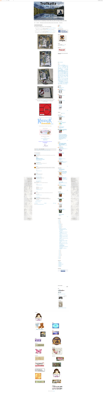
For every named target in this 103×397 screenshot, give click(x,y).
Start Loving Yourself (61, 239)
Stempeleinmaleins (61, 147)
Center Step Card (60, 67)
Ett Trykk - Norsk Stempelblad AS (62, 134)
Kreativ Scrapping (61, 116)
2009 (59, 258)
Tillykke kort (63, 95)
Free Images (63, 75)
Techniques (61, 81)
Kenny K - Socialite (44, 99)
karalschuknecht (38, 162)
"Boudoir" (63, 153)
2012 (59, 223)
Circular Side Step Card (64, 68)
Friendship (67, 75)
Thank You (64, 81)
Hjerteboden (60, 263)
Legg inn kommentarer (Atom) (40, 204)
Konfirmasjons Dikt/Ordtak (60, 78)
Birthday (63, 65)
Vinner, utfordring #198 (61, 127)
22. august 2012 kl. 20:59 (39, 189)
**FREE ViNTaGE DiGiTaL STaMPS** (63, 171)
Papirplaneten (60, 265)
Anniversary (59, 65)
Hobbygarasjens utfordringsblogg (62, 129)
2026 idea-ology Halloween (61, 87)
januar (60, 255)
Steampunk (59, 80)
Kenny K (59, 77)
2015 (59, 220)
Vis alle (67, 110)
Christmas (59, 68)
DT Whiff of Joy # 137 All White (62, 228)
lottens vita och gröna (61, 198)
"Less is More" (60, 121)
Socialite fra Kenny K (48, 29)
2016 (59, 219)
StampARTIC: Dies (45, 139)
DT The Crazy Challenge (63, 72)
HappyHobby (60, 262)
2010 (59, 257)
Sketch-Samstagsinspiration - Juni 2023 (64, 149)
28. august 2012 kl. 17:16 (39, 200)
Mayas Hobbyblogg (61, 89)
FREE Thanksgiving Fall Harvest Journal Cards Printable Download (64, 173)
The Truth (67, 81)
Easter (60, 75)
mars (59, 253)
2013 (59, 222)
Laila (36, 166)
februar (60, 254)
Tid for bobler (63, 100)
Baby (61, 65)
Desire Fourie (37, 154)
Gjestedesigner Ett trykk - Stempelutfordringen (62, 245)
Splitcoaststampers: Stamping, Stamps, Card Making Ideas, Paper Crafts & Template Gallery (63, 144)
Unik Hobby (60, 266)
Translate (63, 45)
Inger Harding (60, 105)
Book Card (67, 65)
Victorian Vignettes (61, 182)
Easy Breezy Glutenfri (61, 214)
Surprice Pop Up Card (63, 80)
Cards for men (65, 66)
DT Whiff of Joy (65, 73)
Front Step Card (60, 76)
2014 (59, 221)
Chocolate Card (66, 67)
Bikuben (59, 261)
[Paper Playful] (63, 113)
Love (64, 78)
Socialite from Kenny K (49, 32)
